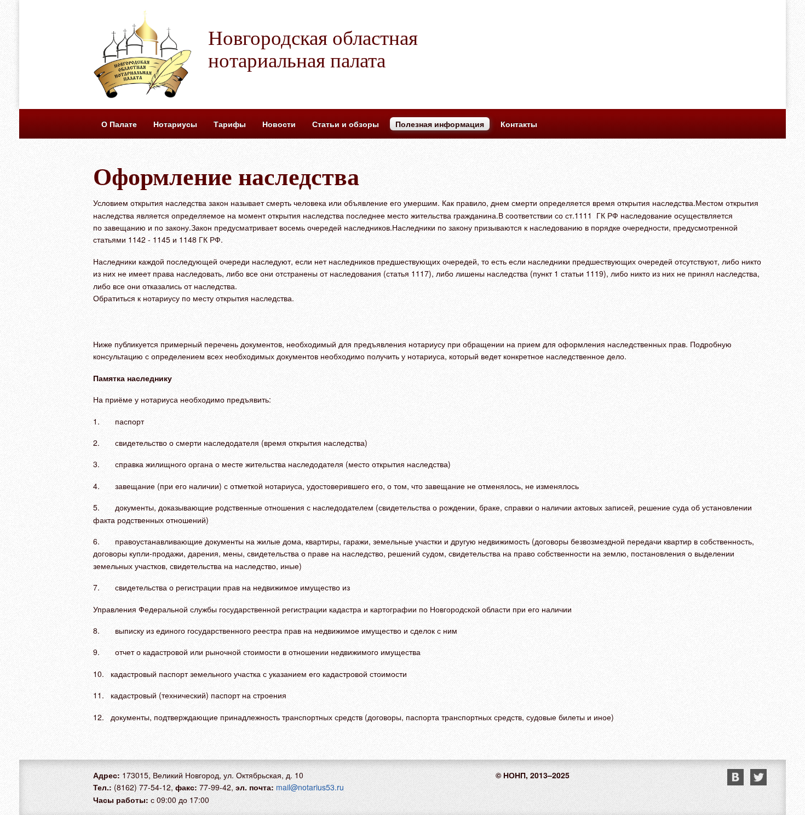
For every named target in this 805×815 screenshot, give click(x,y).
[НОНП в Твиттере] (758, 782)
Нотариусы (175, 123)
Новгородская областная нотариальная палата (313, 48)
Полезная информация (439, 123)
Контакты (519, 123)
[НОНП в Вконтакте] (738, 782)
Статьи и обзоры (345, 123)
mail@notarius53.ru (310, 787)
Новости (279, 123)
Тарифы (230, 123)
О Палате (119, 123)
